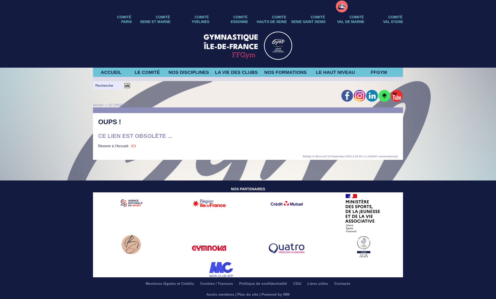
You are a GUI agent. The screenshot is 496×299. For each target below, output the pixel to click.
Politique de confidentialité (263, 283)
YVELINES (200, 22)
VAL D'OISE (393, 22)
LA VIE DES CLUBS (236, 72)
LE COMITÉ (147, 72)
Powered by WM (275, 294)
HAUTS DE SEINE (272, 22)
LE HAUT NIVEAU (335, 72)
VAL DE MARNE (350, 22)
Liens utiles (318, 283)
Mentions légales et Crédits (170, 283)
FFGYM (379, 72)
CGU (297, 283)
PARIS (126, 22)
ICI (133, 146)
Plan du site (247, 294)
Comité (395, 17)
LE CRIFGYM (117, 105)
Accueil (98, 105)
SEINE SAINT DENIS (308, 22)
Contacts (342, 283)
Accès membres (220, 294)
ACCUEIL (111, 72)
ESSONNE (239, 22)
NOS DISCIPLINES (188, 72)
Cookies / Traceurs (217, 283)
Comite (279, 17)
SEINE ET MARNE (155, 22)
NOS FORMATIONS (285, 72)
